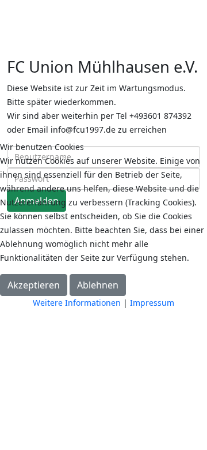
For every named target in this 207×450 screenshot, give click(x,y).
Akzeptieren (33, 285)
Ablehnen (97, 285)
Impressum (152, 302)
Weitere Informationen (77, 302)
